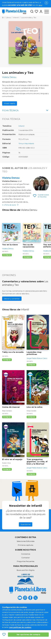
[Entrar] (40, 11)
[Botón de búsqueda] (32, 12)
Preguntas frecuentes (25, 561)
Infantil (21, 126)
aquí (40, 5)
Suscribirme (25, 524)
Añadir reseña (9, 103)
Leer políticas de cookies (20, 627)
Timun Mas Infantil (26, 143)
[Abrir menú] (46, 11)
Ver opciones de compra (28, 634)
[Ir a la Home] (3, 17)
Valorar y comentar (12, 299)
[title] (27, 590)
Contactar (25, 558)
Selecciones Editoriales (25, 541)
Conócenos (25, 554)
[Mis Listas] (36, 11)
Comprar (7, 255)
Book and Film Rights (25, 570)
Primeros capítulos (25, 545)
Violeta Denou (11, 178)
